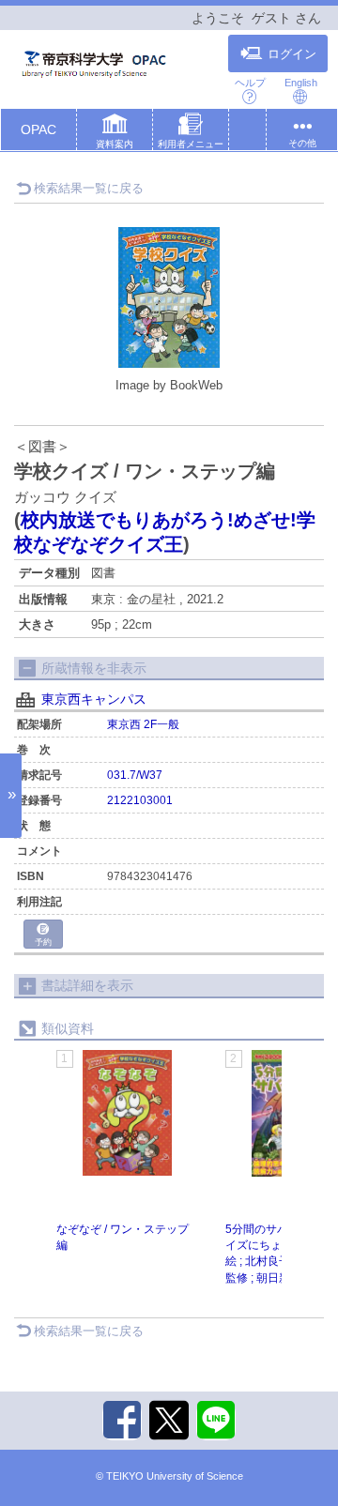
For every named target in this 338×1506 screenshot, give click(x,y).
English (300, 82)
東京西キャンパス (93, 699)
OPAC (38, 129)
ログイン (292, 54)
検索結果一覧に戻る (89, 188)
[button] (114, 133)
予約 (43, 942)
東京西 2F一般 (143, 724)
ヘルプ (250, 82)
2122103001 (140, 800)
